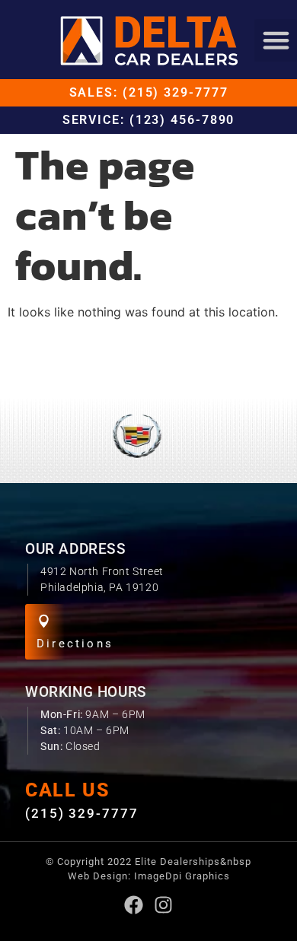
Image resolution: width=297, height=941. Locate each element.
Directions (75, 643)
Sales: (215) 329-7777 (148, 92)
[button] (275, 40)
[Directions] (44, 621)
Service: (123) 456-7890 (148, 120)
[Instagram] (163, 904)
